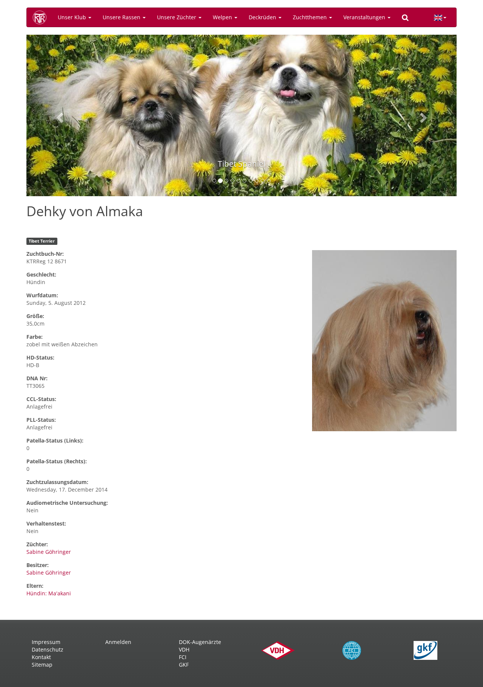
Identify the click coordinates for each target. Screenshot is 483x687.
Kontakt (41, 657)
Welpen (223, 17)
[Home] (42, 17)
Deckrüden (263, 17)
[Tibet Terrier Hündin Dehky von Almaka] (384, 340)
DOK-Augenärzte (200, 642)
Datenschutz (47, 649)
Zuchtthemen (310, 17)
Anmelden (118, 642)
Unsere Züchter (177, 17)
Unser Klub (73, 17)
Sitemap (42, 664)
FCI (182, 657)
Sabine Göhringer (48, 551)
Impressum (46, 642)
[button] (58, 115)
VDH (184, 649)
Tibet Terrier (42, 241)
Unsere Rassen (122, 17)
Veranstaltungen (365, 17)
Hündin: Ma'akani (48, 593)
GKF (184, 664)
